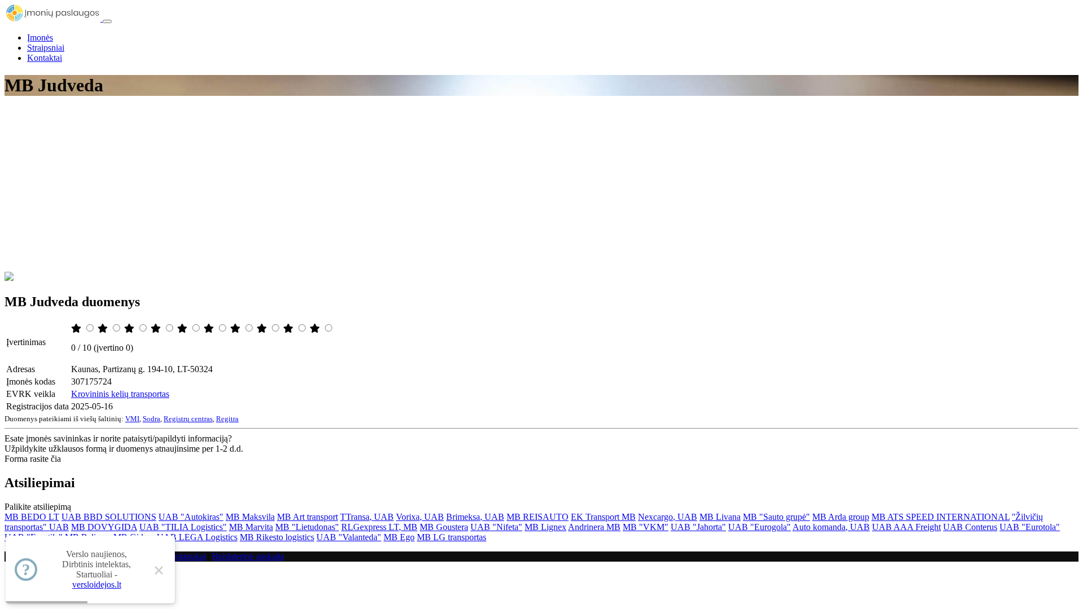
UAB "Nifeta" (496, 527)
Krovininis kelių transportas (120, 394)
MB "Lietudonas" (307, 527)
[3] (130, 328)
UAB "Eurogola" (759, 527)
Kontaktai (44, 58)
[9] (289, 328)
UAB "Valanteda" (348, 537)
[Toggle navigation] (107, 21)
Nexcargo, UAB (667, 517)
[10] (316, 328)
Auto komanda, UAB (831, 527)
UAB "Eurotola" (1030, 527)
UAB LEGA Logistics (197, 537)
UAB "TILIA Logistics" (183, 527)
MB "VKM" (645, 527)
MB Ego (399, 537)
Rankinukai (185, 556)
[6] (210, 328)
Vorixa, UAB (420, 517)
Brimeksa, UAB (475, 517)
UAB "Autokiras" (191, 517)
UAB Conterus (970, 527)
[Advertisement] (541, 187)
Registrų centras (188, 418)
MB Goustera (444, 527)
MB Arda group (840, 517)
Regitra (227, 418)
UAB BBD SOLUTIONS (108, 517)
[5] (183, 328)
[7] (236, 328)
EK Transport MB (603, 517)
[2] (104, 328)
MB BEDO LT (32, 517)
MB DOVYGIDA (104, 527)
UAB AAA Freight (906, 527)
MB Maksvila (250, 517)
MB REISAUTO (538, 517)
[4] (157, 328)
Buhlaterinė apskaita (248, 556)
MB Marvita (251, 527)
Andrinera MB (594, 527)
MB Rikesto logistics (277, 537)
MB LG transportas (451, 537)
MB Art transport (307, 517)
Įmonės (40, 37)
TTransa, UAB (367, 517)
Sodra (151, 418)
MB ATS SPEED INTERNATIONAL (940, 517)
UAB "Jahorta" (698, 527)
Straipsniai (45, 47)
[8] (263, 328)
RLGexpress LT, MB (379, 527)
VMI (132, 418)
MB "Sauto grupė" (776, 517)
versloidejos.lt (96, 584)
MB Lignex (545, 527)
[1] (77, 328)
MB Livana (720, 517)
